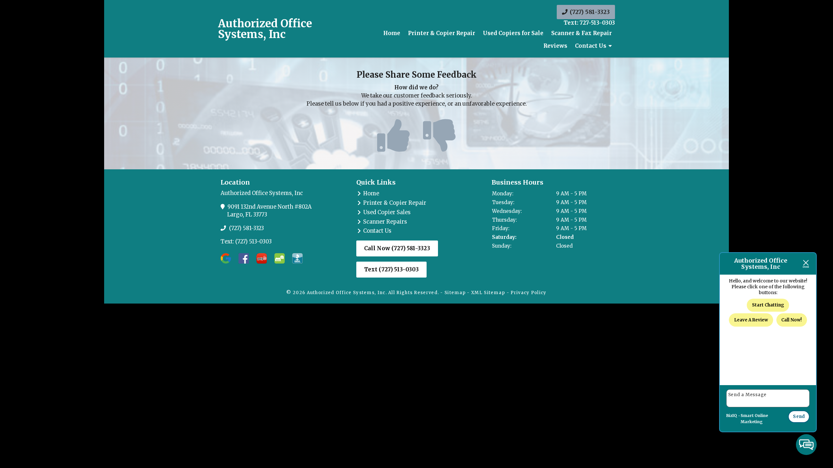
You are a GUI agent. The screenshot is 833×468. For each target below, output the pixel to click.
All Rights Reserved (413, 292)
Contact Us (377, 231)
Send (799, 416)
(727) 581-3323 (589, 12)
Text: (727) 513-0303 (246, 241)
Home (391, 33)
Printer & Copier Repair (441, 33)
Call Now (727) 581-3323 (397, 248)
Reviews (555, 46)
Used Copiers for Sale (513, 33)
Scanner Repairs (385, 221)
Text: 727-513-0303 (589, 23)
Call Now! (791, 320)
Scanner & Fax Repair (581, 33)
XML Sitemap (488, 292)
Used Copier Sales (387, 212)
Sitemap (455, 292)
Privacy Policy (528, 292)
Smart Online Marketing (754, 418)
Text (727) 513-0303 (391, 269)
